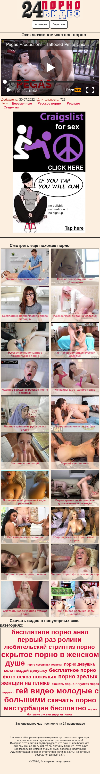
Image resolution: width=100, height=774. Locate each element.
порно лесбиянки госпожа (44, 664)
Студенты (11, 107)
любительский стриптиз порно (49, 647)
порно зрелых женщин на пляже (49, 679)
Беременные (22, 103)
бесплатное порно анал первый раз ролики (50, 636)
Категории (41, 24)
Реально (73, 103)
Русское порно (49, 103)
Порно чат (59, 24)
